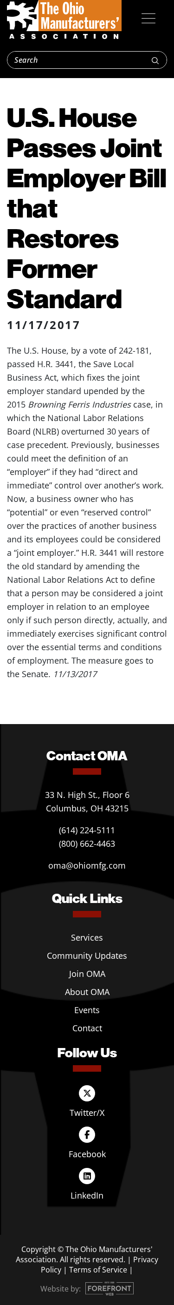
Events (87, 1009)
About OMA (87, 991)
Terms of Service (98, 1270)
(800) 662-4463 (87, 843)
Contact (87, 1028)
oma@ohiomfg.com (87, 865)
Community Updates (87, 955)
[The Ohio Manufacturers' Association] (64, 20)
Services (87, 937)
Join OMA (87, 973)
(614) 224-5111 (87, 830)
